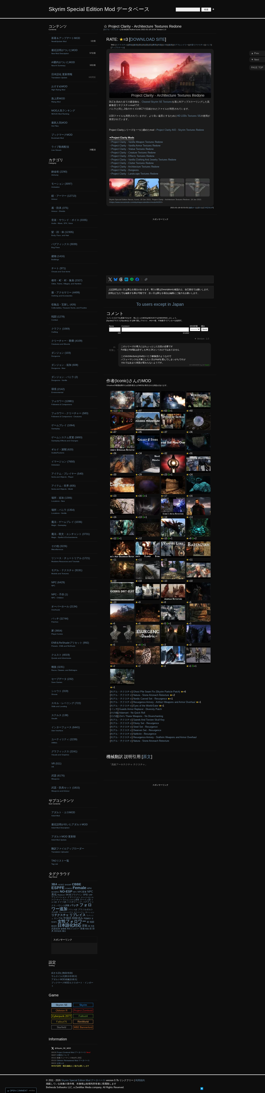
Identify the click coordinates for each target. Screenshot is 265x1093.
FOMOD (68, 888)
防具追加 (57, 931)
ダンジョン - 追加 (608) (64, 366)
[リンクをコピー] (146, 279)
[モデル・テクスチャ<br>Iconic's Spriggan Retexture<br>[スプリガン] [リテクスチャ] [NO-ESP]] (122, 442)
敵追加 (54, 926)
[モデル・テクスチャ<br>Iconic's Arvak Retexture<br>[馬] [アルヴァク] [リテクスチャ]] (173, 506)
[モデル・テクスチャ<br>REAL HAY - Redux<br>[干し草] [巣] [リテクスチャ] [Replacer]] (198, 612)
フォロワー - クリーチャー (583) (69, 415)
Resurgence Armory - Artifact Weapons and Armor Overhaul (164, 702)
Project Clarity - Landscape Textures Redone (134, 173)
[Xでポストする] (110, 279)
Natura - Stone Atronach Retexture (151, 695)
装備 (82, 928)
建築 (135, 45)
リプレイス (77, 915)
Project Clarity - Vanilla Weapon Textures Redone (137, 142)
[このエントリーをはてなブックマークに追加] (201, 1088)
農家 (154, 45)
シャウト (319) (59, 692)
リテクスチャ (121, 45)
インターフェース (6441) (65, 729)
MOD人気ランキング (63, 112)
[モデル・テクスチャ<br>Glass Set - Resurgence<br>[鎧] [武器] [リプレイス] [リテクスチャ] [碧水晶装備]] (122, 527)
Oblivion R (61, 1010)
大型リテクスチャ (197, 45)
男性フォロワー (73, 929)
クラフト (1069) (60, 330)
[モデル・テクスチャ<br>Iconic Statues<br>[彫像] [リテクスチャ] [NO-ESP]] (122, 463)
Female (79, 888)
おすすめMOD (59, 88)
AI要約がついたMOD (63, 64)
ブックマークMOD (61, 136)
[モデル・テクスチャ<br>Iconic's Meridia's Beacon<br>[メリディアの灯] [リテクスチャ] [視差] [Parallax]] (147, 591)
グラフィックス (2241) (64, 753)
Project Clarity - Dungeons (125, 170)
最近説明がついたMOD (64, 51)
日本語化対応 (69, 925)
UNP (90, 895)
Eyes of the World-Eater (145, 705)
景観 (130, 45)
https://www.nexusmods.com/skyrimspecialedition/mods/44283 (136, 202)
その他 (114, 712)
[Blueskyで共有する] (115, 279)
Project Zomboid (83, 1010)
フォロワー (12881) (62, 402)
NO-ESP (66, 891)
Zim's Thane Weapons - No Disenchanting (141, 716)
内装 (160, 45)
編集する (192, 208)
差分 (200, 208)
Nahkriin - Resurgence (144, 733)
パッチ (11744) (59, 620)
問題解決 (87, 918)
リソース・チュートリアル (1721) (70, 559)
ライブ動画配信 (60, 148)
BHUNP (68, 885)
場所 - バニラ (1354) (63, 511)
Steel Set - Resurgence (145, 726)
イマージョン (73, 897)
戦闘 (92, 922)
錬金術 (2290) (59, 173)
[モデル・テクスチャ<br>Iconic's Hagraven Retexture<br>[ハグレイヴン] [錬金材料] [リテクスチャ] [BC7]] (198, 570)
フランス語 (72, 910)
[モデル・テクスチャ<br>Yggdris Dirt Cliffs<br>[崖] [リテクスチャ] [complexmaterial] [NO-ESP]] (122, 591)
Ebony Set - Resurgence (146, 723)
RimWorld (83, 1021)
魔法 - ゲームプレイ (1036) (66, 523)
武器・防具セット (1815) (65, 789)
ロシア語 (58, 918)
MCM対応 (55, 892)
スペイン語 (85, 899)
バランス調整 (62, 905)
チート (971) (60, 270)
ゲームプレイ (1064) (63, 427)
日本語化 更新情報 (61, 76)
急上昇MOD (58, 100)
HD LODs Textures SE (189, 115)
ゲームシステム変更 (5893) (66, 439)
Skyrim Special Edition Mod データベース (99, 9)
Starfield (61, 1027)
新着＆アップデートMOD (65, 39)
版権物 (63, 929)
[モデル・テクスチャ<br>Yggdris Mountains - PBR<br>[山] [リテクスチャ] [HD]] (147, 421)
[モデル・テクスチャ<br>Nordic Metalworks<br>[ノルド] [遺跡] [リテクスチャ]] (147, 463)
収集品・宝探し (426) (69, 306)
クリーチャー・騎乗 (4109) (66, 342)
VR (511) (56, 765)
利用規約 (140, 1080)
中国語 (67, 918)
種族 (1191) (64, 668)
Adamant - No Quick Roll (132, 712)
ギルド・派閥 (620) (62, 451)
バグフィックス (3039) (64, 245)
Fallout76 (61, 1021)
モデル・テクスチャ (112, 29)
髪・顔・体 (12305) (62, 233)
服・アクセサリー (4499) (65, 294)
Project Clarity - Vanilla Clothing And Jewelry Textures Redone (143, 159)
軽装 (87, 929)
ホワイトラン (79, 912)
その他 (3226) (59, 547)
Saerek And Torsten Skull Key (149, 719)
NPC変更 (82, 892)
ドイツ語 (62, 902)
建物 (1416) (58, 257)
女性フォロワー (72, 921)
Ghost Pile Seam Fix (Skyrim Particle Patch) (156, 691)
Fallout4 (83, 1016)
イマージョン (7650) (63, 463)
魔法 (64, 931)
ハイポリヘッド (74, 902)
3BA (54, 884)
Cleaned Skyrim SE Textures (157, 101)
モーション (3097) (61, 185)
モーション (89, 912)
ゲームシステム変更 (71, 900)
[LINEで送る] (132, 279)
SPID (85, 894)
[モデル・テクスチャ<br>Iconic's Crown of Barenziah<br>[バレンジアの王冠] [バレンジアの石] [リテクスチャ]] (198, 549)
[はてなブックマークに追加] (126, 279)
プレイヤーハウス (66, 912)
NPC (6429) (58, 584)
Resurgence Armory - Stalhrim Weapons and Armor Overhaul (164, 737)
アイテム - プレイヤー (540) (67, 475)
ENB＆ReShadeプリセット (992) (70, 644)
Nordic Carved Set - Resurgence (150, 698)
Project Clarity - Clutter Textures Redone (132, 163)
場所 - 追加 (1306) (61, 499)
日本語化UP (208, 208)
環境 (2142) (58, 390)
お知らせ (60, 1063)
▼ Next (255, 59)
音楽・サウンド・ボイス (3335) (69, 221)
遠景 (170, 45)
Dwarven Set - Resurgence (147, 730)
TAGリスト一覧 (60, 862)
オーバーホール (87, 897)
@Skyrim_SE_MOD (63, 1048)
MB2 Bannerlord (83, 1027)
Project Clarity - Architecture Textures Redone (135, 166)
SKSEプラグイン (74, 894)
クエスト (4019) (61, 656)
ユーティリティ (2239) (64, 741)
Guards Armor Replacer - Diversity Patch (140, 709)
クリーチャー (56, 900)
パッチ (114, 709)
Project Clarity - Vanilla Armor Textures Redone (135, 145)
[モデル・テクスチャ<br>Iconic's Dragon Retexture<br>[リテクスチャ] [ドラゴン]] (147, 400)
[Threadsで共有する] (121, 279)
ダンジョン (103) (61, 354)
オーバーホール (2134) (64, 608)
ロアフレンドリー (181, 45)
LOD (165, 45)
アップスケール (117, 47)
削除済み (77, 918)
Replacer (61, 895)
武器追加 (55, 928)
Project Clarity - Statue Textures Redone (132, 149)
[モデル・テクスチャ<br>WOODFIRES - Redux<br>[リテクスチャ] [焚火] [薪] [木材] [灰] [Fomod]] (122, 570)
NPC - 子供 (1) (59, 596)
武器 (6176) (58, 777)
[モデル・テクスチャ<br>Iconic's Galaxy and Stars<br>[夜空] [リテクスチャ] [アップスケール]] (147, 442)
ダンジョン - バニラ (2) (64, 378)
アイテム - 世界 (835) (63, 487)
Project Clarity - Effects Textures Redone (132, 156)
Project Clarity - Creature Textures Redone (133, 152)
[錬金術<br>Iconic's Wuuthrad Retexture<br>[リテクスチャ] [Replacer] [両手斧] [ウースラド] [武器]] (173, 655)
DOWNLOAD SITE (147, 39)
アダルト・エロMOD (63, 814)
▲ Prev (255, 53)
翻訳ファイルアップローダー (67, 850)
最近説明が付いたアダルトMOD (69, 826)
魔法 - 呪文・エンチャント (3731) (70, 535)
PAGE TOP (257, 67)
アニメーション (59, 897)
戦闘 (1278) (58, 318)
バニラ (208, 45)
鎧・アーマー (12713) (63, 197)
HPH (89, 888)
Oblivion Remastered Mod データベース (73, 1060)
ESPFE (58, 888)
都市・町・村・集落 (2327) (66, 282)
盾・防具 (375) (59, 209)
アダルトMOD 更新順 (63, 838)
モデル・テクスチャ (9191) (66, 572)
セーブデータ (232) (62, 680)
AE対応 (61, 885)
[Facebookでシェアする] (137, 279)
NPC (75, 892)
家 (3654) (57, 632)
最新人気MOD (59, 124)
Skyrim (83, 1004)
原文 (147, 756)
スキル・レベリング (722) (66, 704)
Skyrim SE (61, 1004)
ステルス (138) (59, 716)
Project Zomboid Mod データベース (71, 1052)
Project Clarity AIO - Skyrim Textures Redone (180, 130)
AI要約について (63, 1055)
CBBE (76, 884)
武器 (92, 926)
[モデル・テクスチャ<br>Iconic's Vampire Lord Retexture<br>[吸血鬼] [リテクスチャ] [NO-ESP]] (173, 549)
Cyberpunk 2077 (61, 1016)
